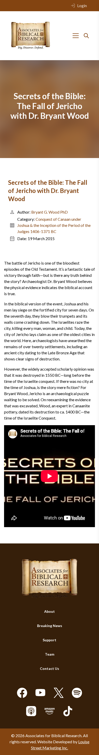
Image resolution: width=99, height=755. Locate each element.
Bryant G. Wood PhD (49, 212)
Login (82, 5)
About (49, 611)
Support (49, 640)
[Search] (86, 35)
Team (49, 654)
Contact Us (49, 668)
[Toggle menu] (76, 36)
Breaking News (49, 625)
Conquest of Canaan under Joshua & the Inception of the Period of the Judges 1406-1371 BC (54, 225)
